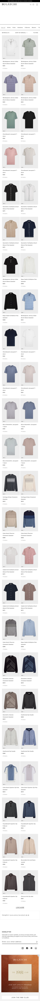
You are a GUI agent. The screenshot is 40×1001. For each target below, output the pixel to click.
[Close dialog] (38, 955)
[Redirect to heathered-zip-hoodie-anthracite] (29, 701)
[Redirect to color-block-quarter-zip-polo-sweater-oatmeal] (29, 773)
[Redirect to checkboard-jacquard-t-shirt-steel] (11, 374)
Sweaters (20, 27)
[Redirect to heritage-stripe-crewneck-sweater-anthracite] (11, 483)
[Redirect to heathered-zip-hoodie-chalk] (11, 737)
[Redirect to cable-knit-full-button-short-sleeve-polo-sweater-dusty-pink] (29, 555)
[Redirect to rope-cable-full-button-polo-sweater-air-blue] (29, 628)
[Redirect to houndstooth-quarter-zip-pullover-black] (11, 810)
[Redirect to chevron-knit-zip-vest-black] (29, 882)
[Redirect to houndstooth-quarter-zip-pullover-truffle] (11, 882)
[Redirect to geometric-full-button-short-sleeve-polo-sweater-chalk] (29, 192)
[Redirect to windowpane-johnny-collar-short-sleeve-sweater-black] (11, 265)
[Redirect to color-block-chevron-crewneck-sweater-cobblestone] (11, 519)
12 (26, 915)
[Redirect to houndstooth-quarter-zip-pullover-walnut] (11, 846)
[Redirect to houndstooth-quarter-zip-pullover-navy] (29, 810)
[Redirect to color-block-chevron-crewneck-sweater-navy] (29, 519)
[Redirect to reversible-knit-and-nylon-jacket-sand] (29, 846)
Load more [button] (20, 907)
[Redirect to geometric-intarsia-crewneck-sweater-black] (11, 664)
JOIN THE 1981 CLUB (20, 997)
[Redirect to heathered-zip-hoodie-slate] (29, 737)
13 (28, 915)
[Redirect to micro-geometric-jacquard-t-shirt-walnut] (29, 447)
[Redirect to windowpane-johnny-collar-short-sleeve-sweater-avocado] (29, 47)
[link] (20, 973)
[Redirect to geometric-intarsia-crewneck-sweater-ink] (29, 664)
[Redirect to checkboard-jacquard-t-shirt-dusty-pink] (11, 156)
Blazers (34, 27)
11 (24, 915)
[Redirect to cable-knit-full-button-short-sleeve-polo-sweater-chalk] (11, 555)
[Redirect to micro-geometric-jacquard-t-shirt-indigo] (29, 410)
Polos (14, 27)
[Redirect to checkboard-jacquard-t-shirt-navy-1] (11, 338)
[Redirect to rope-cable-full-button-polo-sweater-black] (11, 301)
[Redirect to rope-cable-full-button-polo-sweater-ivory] (29, 265)
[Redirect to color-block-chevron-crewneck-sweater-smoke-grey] (11, 628)
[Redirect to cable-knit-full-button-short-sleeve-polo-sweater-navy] (11, 592)
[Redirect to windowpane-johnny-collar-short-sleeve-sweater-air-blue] (29, 301)
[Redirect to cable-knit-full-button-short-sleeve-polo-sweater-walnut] (29, 592)
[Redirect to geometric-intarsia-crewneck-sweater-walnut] (11, 701)
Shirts (9, 27)
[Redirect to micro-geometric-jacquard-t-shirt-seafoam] (11, 447)
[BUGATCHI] (9, 4)
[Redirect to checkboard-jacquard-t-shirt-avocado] (11, 120)
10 (23, 915)
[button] (33, 4)
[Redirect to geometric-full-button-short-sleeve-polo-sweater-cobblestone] (11, 229)
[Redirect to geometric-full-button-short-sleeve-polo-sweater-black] (11, 192)
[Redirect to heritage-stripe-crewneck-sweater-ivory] (29, 483)
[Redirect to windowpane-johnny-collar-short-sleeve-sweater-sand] (29, 84)
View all (3, 27)
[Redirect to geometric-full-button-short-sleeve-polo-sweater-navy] (29, 229)
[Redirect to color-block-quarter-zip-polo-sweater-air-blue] (11, 773)
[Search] (31, 4)
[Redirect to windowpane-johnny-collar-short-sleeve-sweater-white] (11, 47)
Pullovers (27, 27)
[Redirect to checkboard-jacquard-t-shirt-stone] (29, 374)
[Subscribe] (37, 942)
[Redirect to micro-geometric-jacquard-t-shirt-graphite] (11, 410)
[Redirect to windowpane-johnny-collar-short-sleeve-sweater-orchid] (11, 84)
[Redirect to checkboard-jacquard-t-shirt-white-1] (29, 338)
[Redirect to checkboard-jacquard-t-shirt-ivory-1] (29, 156)
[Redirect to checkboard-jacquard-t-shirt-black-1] (29, 120)
